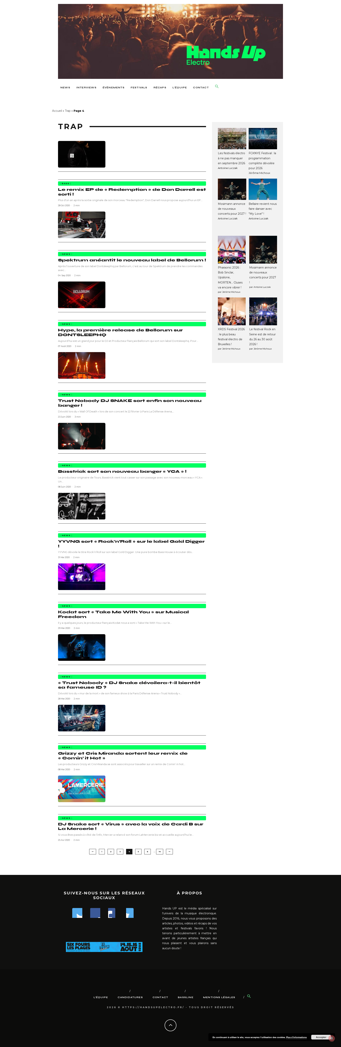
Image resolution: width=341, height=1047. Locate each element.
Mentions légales (219, 997)
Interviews (86, 87)
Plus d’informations (296, 1037)
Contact (201, 87)
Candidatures (130, 997)
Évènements (114, 87)
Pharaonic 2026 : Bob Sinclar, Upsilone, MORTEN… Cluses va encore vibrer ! (230, 277)
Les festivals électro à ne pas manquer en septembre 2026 (231, 158)
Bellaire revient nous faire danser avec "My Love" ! (263, 208)
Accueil (57, 111)
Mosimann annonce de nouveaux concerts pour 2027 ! (232, 208)
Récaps (160, 87)
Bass (65, 183)
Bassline (185, 997)
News (65, 87)
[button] (217, 86)
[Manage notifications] (332, 1038)
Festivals (139, 87)
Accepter (321, 1037)
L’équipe (179, 87)
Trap (68, 111)
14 (160, 851)
